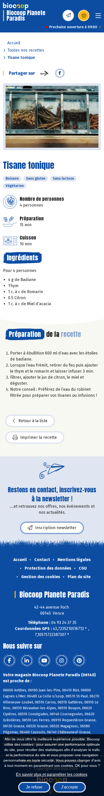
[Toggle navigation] (98, 17)
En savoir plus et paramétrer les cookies (51, 774)
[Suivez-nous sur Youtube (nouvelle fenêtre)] (44, 660)
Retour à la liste (32, 420)
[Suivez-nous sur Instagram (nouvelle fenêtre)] (61, 660)
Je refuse (34, 787)
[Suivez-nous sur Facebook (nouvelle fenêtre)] (9, 660)
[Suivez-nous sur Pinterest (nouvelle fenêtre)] (79, 660)
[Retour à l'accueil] (15, 6)
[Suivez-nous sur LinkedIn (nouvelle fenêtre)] (26, 660)
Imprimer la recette (38, 437)
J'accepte (69, 787)
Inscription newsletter (55, 527)
